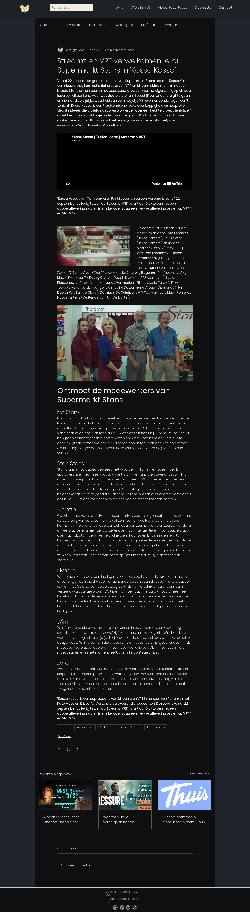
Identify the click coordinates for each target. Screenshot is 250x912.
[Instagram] (115, 907)
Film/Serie (148, 25)
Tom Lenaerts (156, 727)
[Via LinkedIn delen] (77, 749)
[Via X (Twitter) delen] (68, 749)
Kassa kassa (85, 727)
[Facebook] (122, 907)
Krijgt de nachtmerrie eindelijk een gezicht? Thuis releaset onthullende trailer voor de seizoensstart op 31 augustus (184, 819)
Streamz (65, 727)
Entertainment (98, 25)
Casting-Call (125, 25)
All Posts (44, 25)
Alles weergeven (200, 773)
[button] (173, 7)
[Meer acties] (190, 50)
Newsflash (169, 25)
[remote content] (125, 162)
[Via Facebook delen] (59, 749)
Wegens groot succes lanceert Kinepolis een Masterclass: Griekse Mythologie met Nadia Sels (65, 819)
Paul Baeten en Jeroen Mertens (120, 727)
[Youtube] (128, 907)
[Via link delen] (86, 749)
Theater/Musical (69, 25)
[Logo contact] (134, 907)
